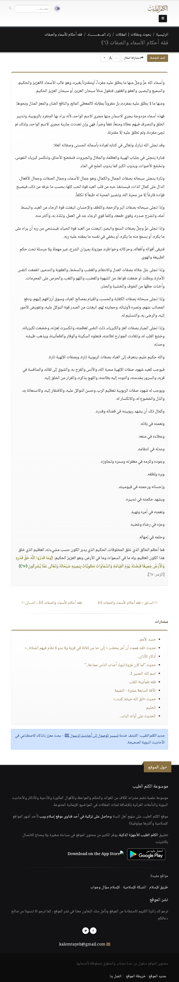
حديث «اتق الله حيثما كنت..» (134, 699)
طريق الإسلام (158, 887)
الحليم (151, 707)
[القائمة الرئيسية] (163, 18)
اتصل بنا (115, 976)
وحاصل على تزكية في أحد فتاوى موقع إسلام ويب (75, 816)
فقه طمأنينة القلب (142, 682)
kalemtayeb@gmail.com (82, 944)
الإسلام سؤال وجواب (105, 887)
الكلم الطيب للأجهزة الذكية (138, 835)
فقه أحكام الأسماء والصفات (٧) (51, 603)
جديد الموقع (157, 976)
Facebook (93, 930)
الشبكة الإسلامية (134, 887)
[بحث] (10, 8)
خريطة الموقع (136, 976)
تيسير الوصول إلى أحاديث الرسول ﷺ (91, 736)
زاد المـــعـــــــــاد (99, 34)
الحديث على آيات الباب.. (137, 716)
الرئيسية (162, 34)
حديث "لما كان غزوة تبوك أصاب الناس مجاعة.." (120, 665)
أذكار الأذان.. (147, 656)
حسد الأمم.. (147, 639)
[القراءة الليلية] (55, 8)
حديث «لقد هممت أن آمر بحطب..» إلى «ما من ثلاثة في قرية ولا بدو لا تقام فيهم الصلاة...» (90, 648)
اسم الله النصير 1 (143, 673)
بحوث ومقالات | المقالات (133, 34)
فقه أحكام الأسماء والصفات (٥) (128, 603)
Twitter (85, 930)
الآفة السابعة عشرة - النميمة (135, 690)
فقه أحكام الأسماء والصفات (63, 34)
